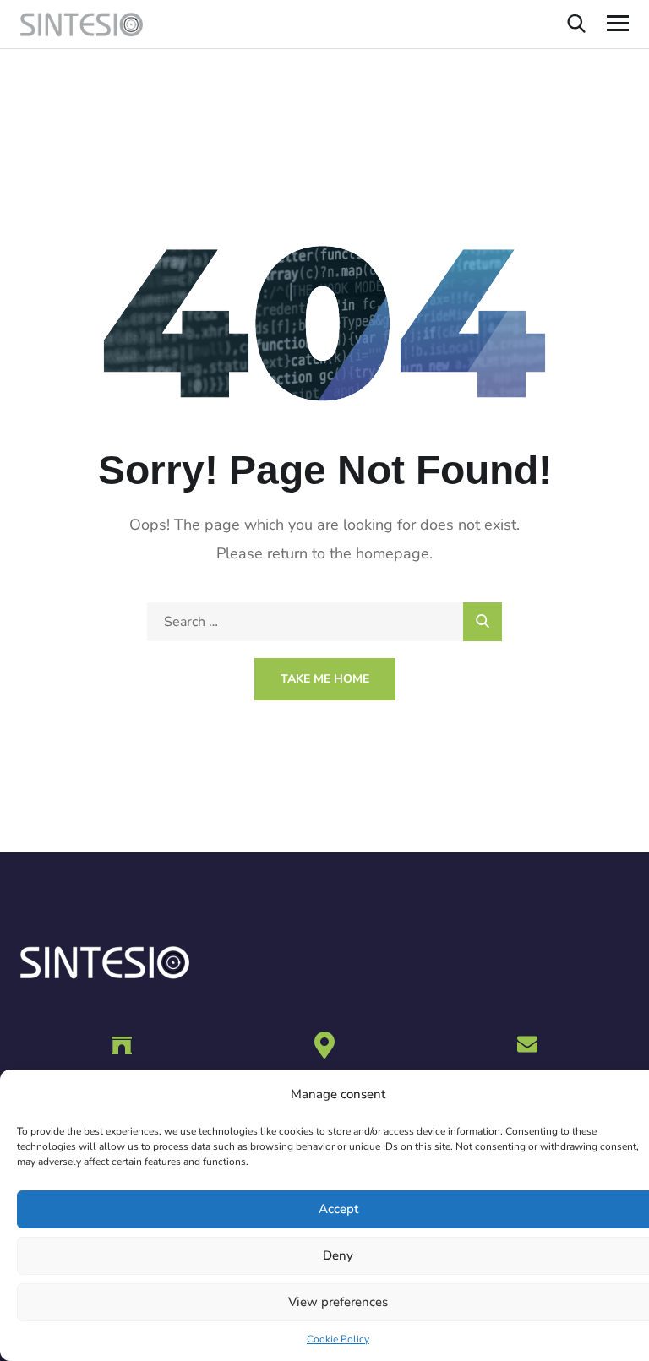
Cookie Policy (338, 1339)
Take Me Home (325, 679)
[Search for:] (324, 621)
